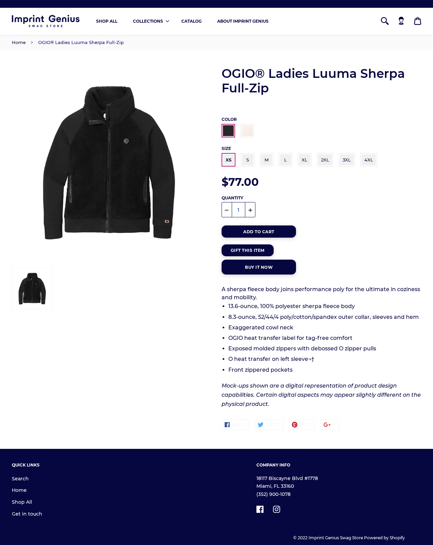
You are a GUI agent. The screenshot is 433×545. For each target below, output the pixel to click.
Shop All (22, 502)
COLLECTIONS (148, 21)
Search (20, 479)
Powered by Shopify (384, 537)
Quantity (232, 197)
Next (197, 163)
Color (229, 119)
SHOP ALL (106, 21)
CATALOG (191, 21)
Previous (15, 163)
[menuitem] (107, 21)
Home (19, 42)
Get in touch (27, 514)
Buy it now (259, 267)
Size (226, 148)
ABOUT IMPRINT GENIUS (243, 21)
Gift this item (248, 250)
